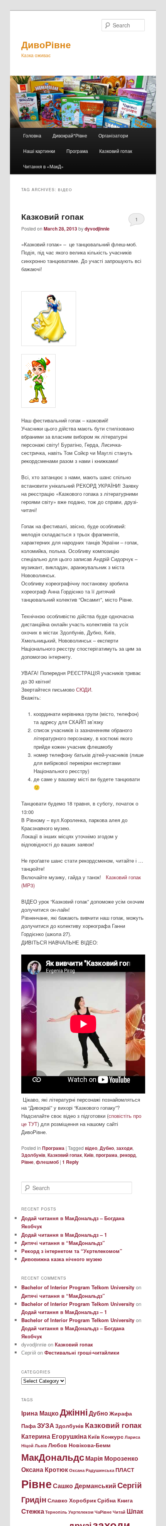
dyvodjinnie (97, 228)
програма (106, 1154)
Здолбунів (33, 1154)
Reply (70, 1161)
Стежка (32, 1511)
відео (91, 1147)
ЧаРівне (103, 1512)
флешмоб (47, 1161)
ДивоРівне (46, 44)
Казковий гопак (115, 151)
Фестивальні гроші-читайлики (81, 1352)
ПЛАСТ (124, 1469)
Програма (77, 151)
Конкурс (112, 1436)
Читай (119, 1512)
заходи (124, 1147)
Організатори (113, 135)
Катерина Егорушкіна (54, 1436)
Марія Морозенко (111, 1458)
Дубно (107, 1147)
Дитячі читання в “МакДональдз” (63, 1242)
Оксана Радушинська (91, 1470)
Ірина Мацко (40, 1413)
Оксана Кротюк (44, 1469)
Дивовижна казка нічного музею (61, 1259)
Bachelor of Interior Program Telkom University (77, 1287)
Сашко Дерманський (84, 1485)
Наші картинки (39, 151)
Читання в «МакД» (43, 166)
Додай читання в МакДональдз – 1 (64, 1234)
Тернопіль (56, 1512)
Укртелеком (80, 1512)
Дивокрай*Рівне (70, 135)
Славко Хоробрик (71, 1500)
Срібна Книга (115, 1500)
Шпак (135, 1511)
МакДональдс (52, 1456)
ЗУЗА (45, 1425)
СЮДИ (83, 689)
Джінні (74, 1412)
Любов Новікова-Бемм (79, 1445)
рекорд (128, 1154)
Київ (88, 1154)
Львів (41, 1445)
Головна (32, 135)
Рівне (27, 1161)
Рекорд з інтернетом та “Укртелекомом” (71, 1251)
